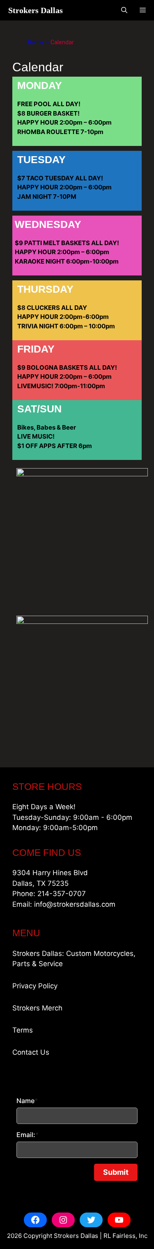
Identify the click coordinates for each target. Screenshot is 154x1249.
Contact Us (30, 1052)
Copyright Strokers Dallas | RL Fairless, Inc (85, 1236)
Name (27, 1101)
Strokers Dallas (35, 10)
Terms (22, 1030)
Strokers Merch (37, 1008)
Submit (116, 1172)
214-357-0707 (61, 894)
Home (36, 42)
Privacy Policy (34, 986)
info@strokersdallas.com (74, 904)
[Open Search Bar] (124, 10)
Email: (27, 1135)
